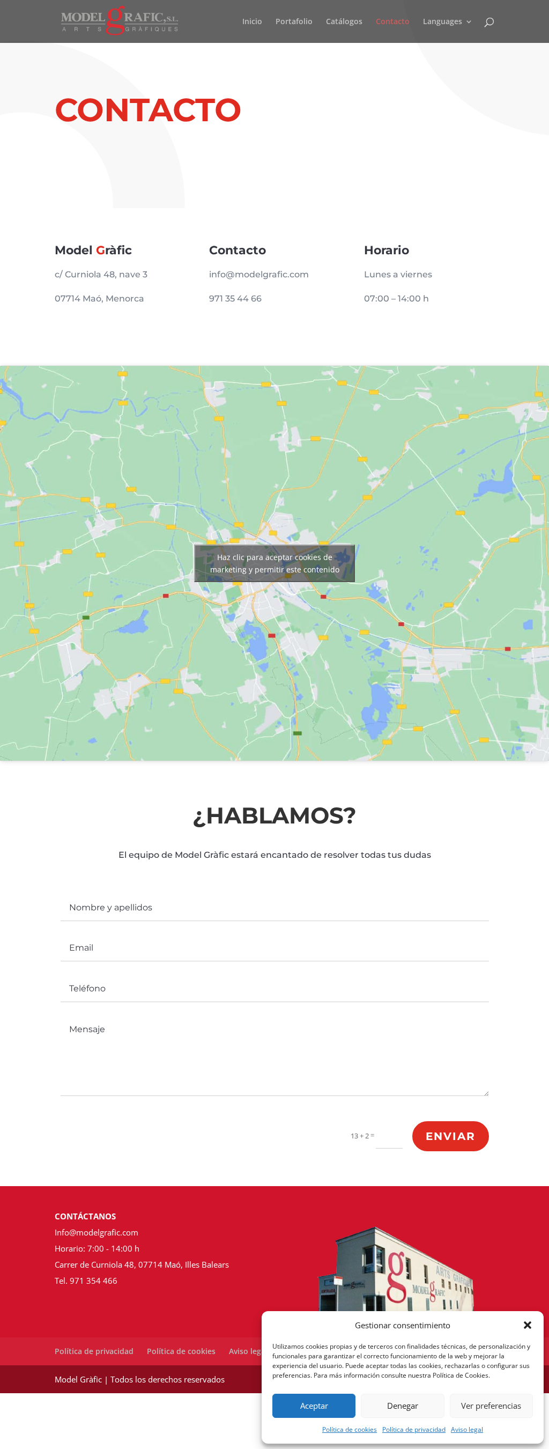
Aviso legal (467, 1429)
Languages (442, 22)
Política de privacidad (414, 1429)
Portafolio (294, 22)
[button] (527, 1325)
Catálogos (344, 22)
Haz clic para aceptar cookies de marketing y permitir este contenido (274, 563)
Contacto (393, 22)
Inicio (252, 22)
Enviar (451, 1136)
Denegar (402, 1405)
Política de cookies (349, 1429)
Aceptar (314, 1405)
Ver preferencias (491, 1405)
